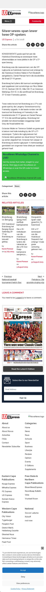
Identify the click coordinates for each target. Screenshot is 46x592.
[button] (42, 548)
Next (40, 276)
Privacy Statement (28, 589)
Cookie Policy (15, 589)
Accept (23, 570)
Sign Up (23, 398)
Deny (23, 577)
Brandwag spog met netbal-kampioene (22, 221)
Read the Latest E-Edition (23, 369)
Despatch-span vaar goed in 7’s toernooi (36, 221)
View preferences (23, 583)
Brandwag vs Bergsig (7, 218)
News (17, 186)
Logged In (19, 297)
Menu (5, 21)
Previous (8, 276)
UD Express (7, 39)
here (16, 165)
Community (36, 21)
